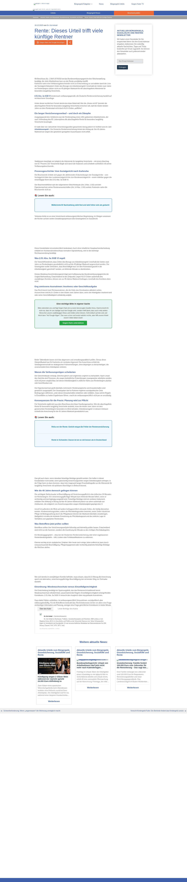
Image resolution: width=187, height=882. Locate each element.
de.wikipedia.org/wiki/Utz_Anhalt (49, 628)
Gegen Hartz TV (137, 4)
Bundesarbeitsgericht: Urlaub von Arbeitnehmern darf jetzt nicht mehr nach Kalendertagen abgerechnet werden (92, 665)
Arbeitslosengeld (42, 129)
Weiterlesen (54, 701)
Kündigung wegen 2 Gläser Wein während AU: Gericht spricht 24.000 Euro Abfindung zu (53, 679)
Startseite (35, 17)
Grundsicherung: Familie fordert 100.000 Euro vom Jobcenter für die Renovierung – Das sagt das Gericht (132, 665)
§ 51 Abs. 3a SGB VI (43, 96)
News (101, 4)
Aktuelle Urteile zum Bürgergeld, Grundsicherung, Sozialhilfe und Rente (61, 17)
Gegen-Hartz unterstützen (73, 323)
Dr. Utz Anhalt (52, 25)
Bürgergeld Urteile (117, 4)
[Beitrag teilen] (70, 42)
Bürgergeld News (93, 13)
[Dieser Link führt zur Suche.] (47, 9)
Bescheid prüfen (134, 13)
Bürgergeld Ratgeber (82, 4)
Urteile (53, 13)
